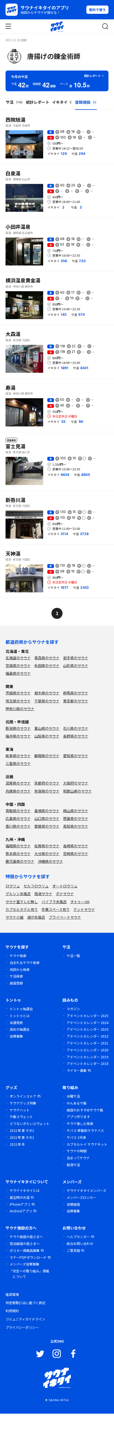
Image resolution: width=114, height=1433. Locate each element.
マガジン (73, 1008)
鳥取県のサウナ (18, 810)
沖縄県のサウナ (50, 861)
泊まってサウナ (78, 1157)
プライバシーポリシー (22, 1327)
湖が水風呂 (36, 917)
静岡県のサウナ (46, 755)
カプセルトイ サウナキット (87, 1144)
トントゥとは (20, 1015)
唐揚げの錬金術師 (53, 56)
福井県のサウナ (18, 736)
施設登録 (16, 983)
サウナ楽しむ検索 (80, 1123)
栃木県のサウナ (46, 692)
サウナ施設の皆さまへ (26, 1236)
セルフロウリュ (36, 886)
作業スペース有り (56, 909)
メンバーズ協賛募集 (24, 1264)
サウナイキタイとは (25, 1190)
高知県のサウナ (75, 826)
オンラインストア (23, 1096)
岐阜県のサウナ (18, 755)
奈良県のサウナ (46, 791)
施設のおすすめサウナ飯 (85, 1110)
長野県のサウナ (75, 736)
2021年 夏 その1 (22, 1130)
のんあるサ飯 (77, 1103)
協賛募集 (16, 1036)
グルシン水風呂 (18, 893)
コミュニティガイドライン (25, 1319)
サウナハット (20, 1110)
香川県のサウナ (18, 826)
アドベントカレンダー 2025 (87, 1015)
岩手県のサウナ (75, 657)
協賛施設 (73, 1204)
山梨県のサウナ (46, 736)
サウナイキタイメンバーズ (86, 1190)
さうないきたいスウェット (30, 1123)
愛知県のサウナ (75, 755)
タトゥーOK (80, 901)
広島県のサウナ (18, 818)
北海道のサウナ (18, 657)
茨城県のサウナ (18, 692)
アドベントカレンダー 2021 (87, 1043)
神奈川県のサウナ (20, 708)
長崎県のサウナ (75, 845)
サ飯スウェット (21, 1116)
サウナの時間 (77, 1150)
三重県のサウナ (18, 763)
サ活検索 (16, 976)
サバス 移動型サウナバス (85, 1130)
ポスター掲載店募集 (25, 1250)
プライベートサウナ (65, 917)
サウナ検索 (18, 955)
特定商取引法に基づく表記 (25, 1302)
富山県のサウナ (46, 728)
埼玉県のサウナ (18, 701)
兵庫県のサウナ (18, 791)
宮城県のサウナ (18, 665)
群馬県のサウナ (75, 692)
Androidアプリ (21, 1210)
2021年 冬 (17, 1144)
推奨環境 (12, 1294)
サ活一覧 (73, 955)
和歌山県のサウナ (77, 791)
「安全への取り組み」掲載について (29, 1273)
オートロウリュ (64, 886)
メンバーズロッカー (81, 1197)
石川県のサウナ (75, 728)
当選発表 (16, 1022)
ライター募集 (77, 1070)
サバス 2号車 (76, 1137)
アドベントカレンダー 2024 (87, 1022)
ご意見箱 (73, 1250)
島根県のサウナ (46, 810)
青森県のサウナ (46, 657)
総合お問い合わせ (80, 1243)
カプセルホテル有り (22, 909)
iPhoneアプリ (20, 1204)
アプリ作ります (78, 1116)
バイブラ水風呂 (54, 901)
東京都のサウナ (75, 701)
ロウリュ (13, 886)
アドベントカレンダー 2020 (87, 1050)
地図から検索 (20, 969)
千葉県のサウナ (46, 701)
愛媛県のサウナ (46, 826)
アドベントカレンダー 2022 (87, 1036)
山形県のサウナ (75, 665)
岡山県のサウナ (75, 810)
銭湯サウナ (43, 893)
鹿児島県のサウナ (20, 861)
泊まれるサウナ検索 (25, 962)
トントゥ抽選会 (21, 1008)
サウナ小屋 (15, 917)
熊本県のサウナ (18, 853)
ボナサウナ (65, 893)
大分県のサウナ (46, 853)
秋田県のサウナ (46, 665)
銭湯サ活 (73, 1164)
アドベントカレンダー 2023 (87, 1029)
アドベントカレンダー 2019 (87, 1056)
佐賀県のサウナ (46, 845)
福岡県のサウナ (18, 845)
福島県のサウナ (18, 673)
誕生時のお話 (20, 1197)
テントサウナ (84, 909)
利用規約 (12, 1310)
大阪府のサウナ (75, 783)
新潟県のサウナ (18, 728)
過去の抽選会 (20, 1029)
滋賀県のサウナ (18, 783)
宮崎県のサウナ (75, 853)
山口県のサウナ (46, 818)
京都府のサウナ (46, 783)
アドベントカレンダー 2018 (87, 1063)
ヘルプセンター (78, 1236)
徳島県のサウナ (75, 818)
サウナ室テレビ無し (22, 901)
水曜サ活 (73, 1096)
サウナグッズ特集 (23, 1103)
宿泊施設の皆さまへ (25, 1243)
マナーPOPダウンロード (28, 1257)
